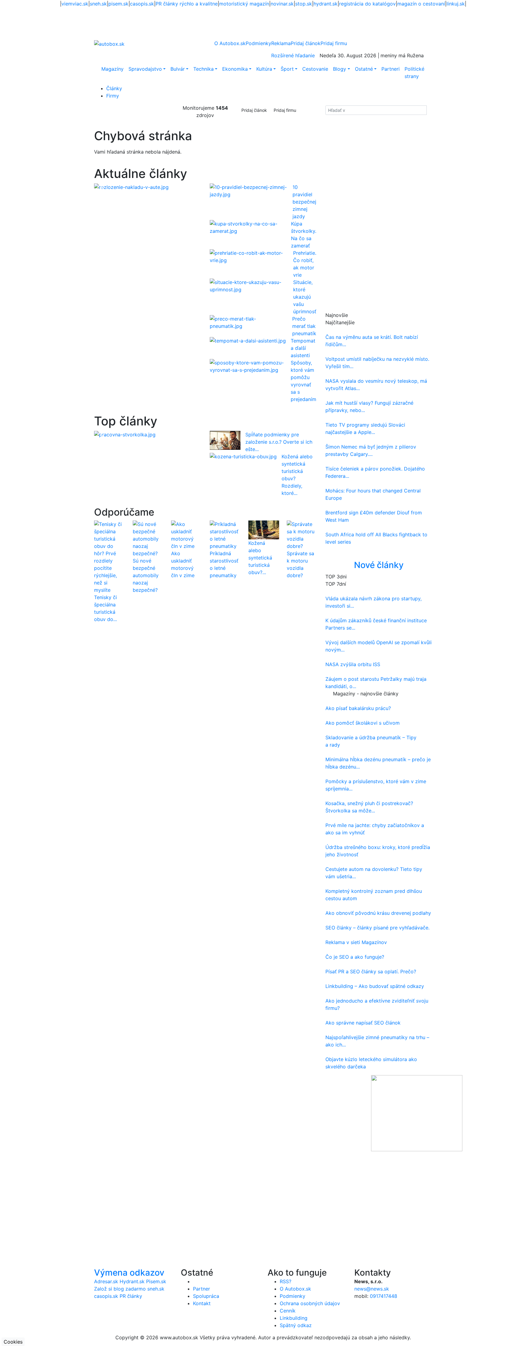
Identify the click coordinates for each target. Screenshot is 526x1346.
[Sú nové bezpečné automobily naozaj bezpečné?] (147, 538)
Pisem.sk (156, 1281)
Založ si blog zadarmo (120, 1289)
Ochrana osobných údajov (310, 1303)
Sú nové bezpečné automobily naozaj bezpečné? (146, 575)
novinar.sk (282, 4)
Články (114, 88)
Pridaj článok (254, 110)
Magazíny (112, 69)
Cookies (13, 1342)
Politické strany (414, 72)
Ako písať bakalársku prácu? (358, 708)
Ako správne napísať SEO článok (363, 1023)
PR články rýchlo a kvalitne (187, 4)
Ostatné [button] (364, 69)
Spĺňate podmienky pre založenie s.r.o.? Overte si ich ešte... (278, 442)
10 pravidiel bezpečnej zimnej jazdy (304, 201)
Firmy (112, 96)
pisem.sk (118, 4)
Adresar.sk (106, 1281)
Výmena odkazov (129, 1272)
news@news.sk (371, 1289)
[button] (102, 187)
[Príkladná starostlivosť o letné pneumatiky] (224, 535)
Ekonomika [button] (235, 69)
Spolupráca (206, 1296)
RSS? (285, 1281)
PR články (131, 1296)
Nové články (379, 565)
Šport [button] (287, 69)
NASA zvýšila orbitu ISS (352, 664)
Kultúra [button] (264, 69)
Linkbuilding (293, 1318)
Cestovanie (315, 69)
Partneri (390, 69)
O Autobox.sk (230, 43)
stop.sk (303, 4)
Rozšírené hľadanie (293, 55)
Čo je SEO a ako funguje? (354, 957)
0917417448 (383, 1296)
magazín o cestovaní (421, 4)
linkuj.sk (456, 4)
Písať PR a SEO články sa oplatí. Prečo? (370, 971)
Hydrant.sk (132, 1281)
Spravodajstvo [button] (145, 69)
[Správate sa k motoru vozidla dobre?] (301, 535)
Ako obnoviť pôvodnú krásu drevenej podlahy (378, 913)
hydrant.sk (326, 4)
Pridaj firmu (285, 110)
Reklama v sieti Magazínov (356, 942)
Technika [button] (203, 69)
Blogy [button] (339, 69)
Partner (201, 1289)
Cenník (288, 1311)
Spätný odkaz (296, 1325)
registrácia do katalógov (367, 4)
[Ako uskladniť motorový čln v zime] (186, 535)
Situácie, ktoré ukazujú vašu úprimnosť (304, 296)
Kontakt (202, 1303)
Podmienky (258, 43)
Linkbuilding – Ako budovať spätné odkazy (374, 986)
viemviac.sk (74, 4)
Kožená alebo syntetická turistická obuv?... (260, 557)
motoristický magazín (244, 4)
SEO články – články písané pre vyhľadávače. (377, 928)
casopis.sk (142, 4)
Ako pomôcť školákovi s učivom (362, 723)
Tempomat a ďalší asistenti (303, 348)
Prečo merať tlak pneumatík (304, 326)
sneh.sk (98, 4)
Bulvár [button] (177, 69)
